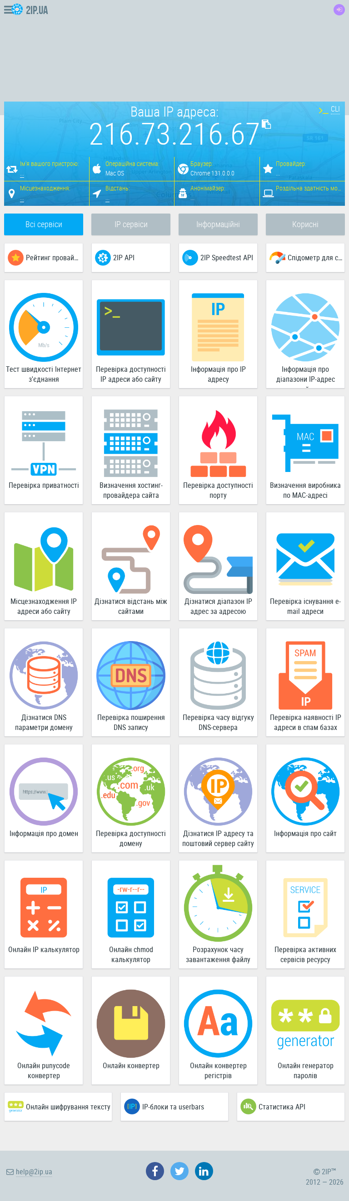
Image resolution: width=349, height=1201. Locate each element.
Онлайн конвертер (131, 1065)
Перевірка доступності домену (131, 838)
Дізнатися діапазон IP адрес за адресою (218, 606)
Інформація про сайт (305, 833)
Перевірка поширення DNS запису (131, 722)
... (22, 173)
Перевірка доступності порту (218, 490)
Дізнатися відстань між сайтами (131, 606)
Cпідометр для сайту (316, 258)
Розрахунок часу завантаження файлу (218, 954)
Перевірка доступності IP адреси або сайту (131, 374)
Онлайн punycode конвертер (43, 1070)
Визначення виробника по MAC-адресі (305, 490)
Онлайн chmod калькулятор (131, 954)
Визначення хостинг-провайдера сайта (131, 490)
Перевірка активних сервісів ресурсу (305, 954)
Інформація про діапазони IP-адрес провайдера (305, 376)
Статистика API (282, 1107)
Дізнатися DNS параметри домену (44, 722)
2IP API (124, 258)
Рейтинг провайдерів (54, 258)
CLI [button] (335, 109)
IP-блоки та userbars (173, 1107)
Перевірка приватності (44, 485)
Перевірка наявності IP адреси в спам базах (305, 722)
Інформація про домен (44, 833)
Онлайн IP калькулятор (44, 949)
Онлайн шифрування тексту (68, 1107)
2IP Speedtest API (226, 258)
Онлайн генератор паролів (306, 1070)
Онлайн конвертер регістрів (218, 1070)
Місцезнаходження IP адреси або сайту (43, 606)
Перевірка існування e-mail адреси (305, 606)
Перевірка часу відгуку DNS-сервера (218, 722)
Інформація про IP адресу (218, 374)
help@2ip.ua (34, 1172)
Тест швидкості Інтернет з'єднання (43, 374)
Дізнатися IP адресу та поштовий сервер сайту (218, 838)
